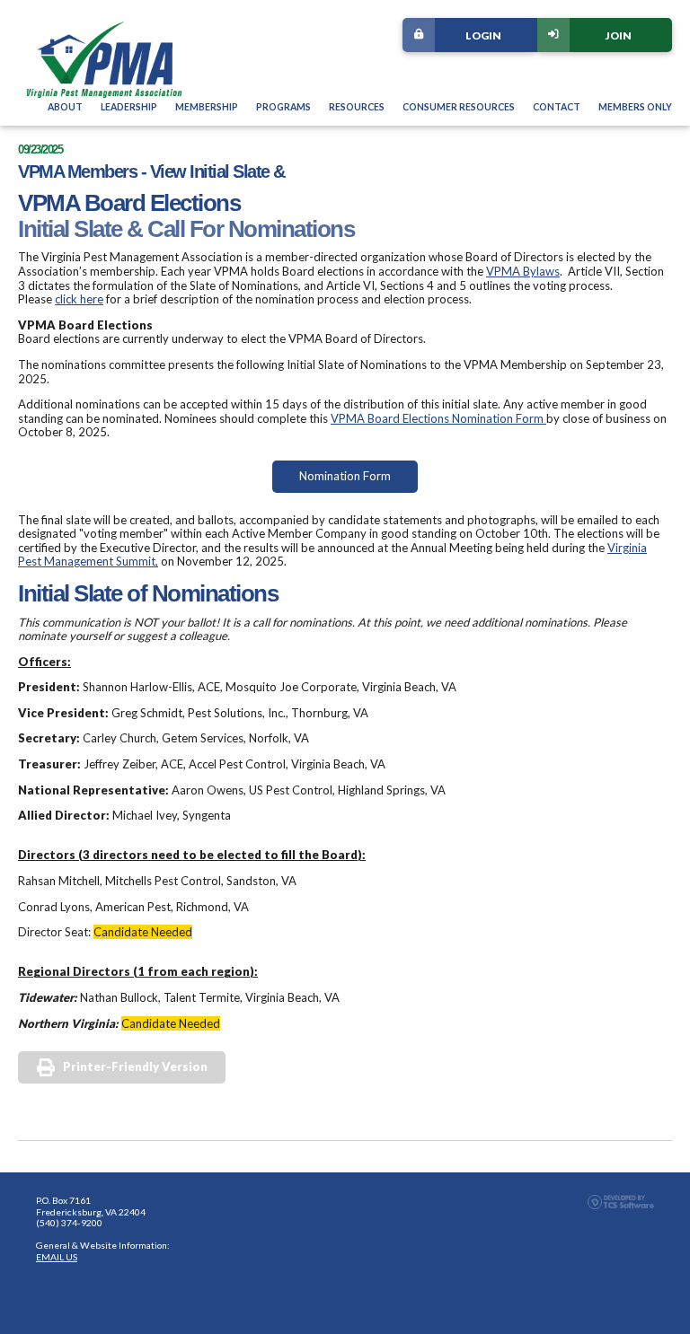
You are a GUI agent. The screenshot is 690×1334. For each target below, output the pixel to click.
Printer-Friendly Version (135, 1066)
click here (79, 299)
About (65, 106)
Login (483, 35)
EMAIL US (56, 1256)
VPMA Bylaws (523, 271)
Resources (357, 106)
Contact (556, 106)
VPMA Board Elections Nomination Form (438, 418)
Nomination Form (345, 476)
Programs (283, 106)
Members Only (635, 106)
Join (619, 35)
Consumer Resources (458, 106)
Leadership (129, 106)
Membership (206, 106)
